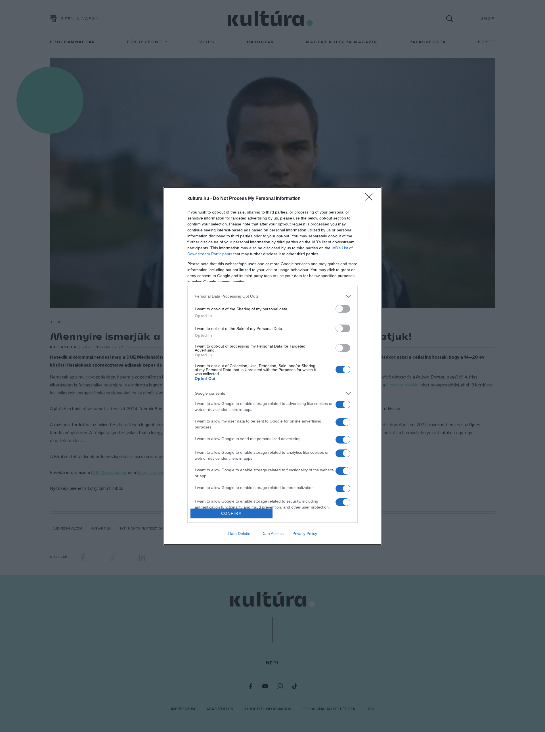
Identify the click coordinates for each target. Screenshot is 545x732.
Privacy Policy (304, 533)
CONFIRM (231, 513)
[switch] (343, 309)
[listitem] (272, 296)
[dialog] (272, 366)
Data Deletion (240, 533)
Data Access (272, 533)
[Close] (370, 198)
